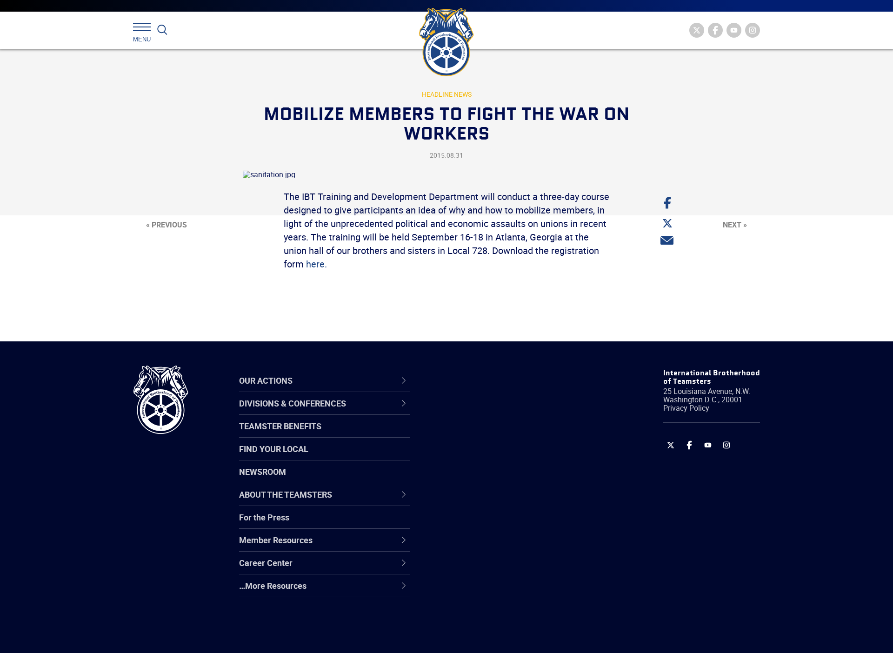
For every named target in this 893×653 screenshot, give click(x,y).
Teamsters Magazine (481, 435)
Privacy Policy (686, 408)
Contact (457, 412)
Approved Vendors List (484, 502)
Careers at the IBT (475, 435)
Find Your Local (273, 448)
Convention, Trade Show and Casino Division (509, 524)
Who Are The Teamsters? (489, 412)
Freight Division (470, 591)
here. (316, 264)
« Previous (166, 225)
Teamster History (474, 457)
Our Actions (469, 380)
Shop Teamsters (473, 457)
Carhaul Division (472, 502)
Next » (735, 225)
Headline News (447, 94)
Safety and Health (475, 457)
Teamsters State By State (490, 412)
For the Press (264, 517)
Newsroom (262, 471)
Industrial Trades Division (488, 636)
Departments (466, 479)
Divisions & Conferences (495, 380)
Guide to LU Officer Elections (494, 524)
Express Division (472, 546)
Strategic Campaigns (481, 435)
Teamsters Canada (477, 479)
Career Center (474, 380)
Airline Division (469, 412)
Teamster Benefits (280, 426)
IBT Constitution (472, 502)
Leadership (463, 435)
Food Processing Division (488, 569)
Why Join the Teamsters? (489, 412)
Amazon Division (473, 435)
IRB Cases (461, 524)
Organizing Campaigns (484, 412)
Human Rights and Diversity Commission (493, 614)
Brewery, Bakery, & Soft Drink (495, 457)
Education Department (484, 435)
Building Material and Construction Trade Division (505, 480)
